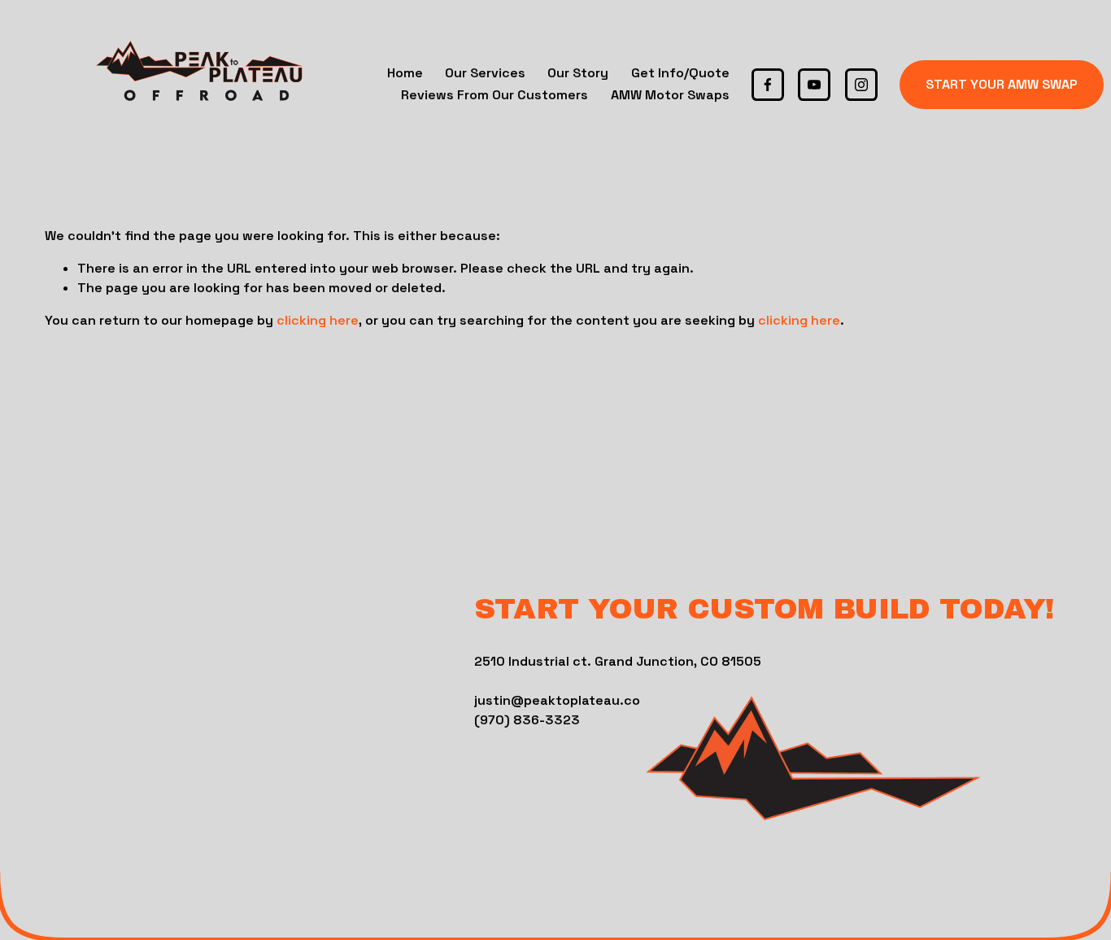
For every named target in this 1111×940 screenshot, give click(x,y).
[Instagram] (861, 84)
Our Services (485, 72)
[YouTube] (814, 84)
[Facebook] (768, 84)
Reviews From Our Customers (494, 94)
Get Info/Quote (680, 72)
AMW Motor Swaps (670, 94)
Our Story (577, 72)
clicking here (318, 320)
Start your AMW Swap (1002, 84)
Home (405, 72)
